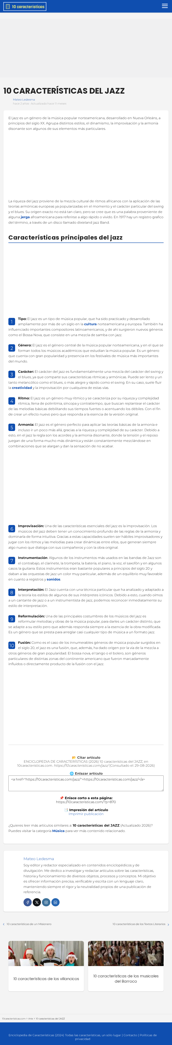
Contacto (130, 1035)
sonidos (53, 579)
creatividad (22, 388)
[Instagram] (46, 902)
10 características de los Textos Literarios (139, 924)
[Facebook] (27, 902)
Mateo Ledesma (24, 99)
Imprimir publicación (86, 814)
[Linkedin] (55, 902)
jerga (25, 217)
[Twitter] (37, 902)
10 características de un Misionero (29, 924)
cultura (90, 324)
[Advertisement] (86, 48)
